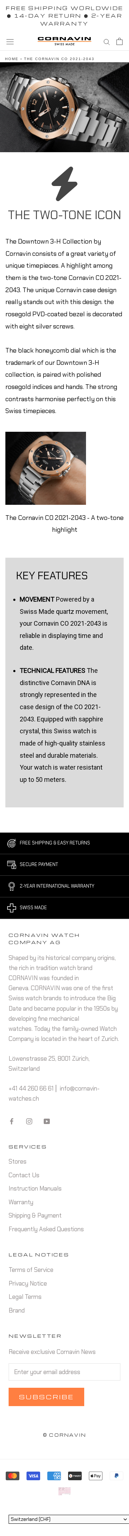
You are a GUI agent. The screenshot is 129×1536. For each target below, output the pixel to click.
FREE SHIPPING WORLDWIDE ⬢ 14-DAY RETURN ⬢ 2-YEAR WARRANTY (64, 16)
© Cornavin (64, 1435)
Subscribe (46, 1397)
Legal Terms (25, 1297)
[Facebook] (12, 1120)
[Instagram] (29, 1120)
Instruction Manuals (35, 1188)
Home (12, 59)
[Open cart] (119, 41)
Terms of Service (31, 1270)
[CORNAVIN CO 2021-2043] (45, 468)
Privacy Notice (28, 1283)
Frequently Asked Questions (46, 1229)
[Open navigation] (10, 41)
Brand (17, 1310)
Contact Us (24, 1175)
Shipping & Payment (35, 1215)
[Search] (107, 41)
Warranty (21, 1202)
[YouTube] (47, 1120)
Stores (18, 1161)
